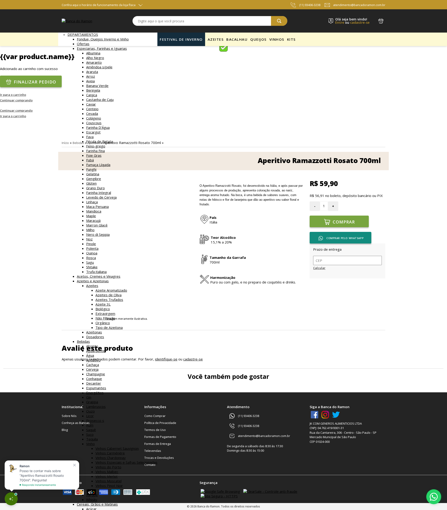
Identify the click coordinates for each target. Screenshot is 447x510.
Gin (88, 397)
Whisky (91, 499)
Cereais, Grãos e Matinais (97, 504)
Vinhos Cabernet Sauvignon (117, 448)
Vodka (91, 490)
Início (65, 143)
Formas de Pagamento (160, 437)
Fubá (90, 160)
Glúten (91, 183)
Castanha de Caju (100, 99)
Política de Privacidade (160, 423)
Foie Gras (94, 155)
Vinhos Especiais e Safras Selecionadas (126, 462)
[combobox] (209, 21)
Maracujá (93, 220)
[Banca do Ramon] (77, 21)
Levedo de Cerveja (101, 197)
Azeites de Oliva (108, 295)
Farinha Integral (98, 192)
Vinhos (276, 39)
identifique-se (166, 359)
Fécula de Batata (99, 141)
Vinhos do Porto (108, 467)
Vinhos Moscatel (108, 481)
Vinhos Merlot (106, 476)
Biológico (102, 309)
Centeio (92, 109)
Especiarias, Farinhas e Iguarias (102, 48)
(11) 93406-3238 (309, 5)
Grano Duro (95, 188)
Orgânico (102, 322)
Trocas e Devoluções (159, 458)
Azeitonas (94, 332)
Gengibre (93, 178)
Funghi (91, 169)
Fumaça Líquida (98, 164)
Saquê (91, 429)
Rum (89, 425)
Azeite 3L (103, 304)
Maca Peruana (97, 206)
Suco (90, 434)
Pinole (91, 243)
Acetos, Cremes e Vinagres (98, 276)
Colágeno (93, 118)
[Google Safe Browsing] (220, 491)
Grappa (92, 402)
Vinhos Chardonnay (110, 457)
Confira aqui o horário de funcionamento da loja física (98, 5)
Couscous (94, 122)
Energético (95, 392)
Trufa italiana (96, 271)
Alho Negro (95, 57)
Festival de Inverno (181, 39)
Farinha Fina (95, 150)
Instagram (325, 414)
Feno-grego (95, 146)
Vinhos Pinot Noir (109, 485)
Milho (90, 229)
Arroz (90, 76)
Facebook (314, 414)
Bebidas (83, 341)
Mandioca (93, 211)
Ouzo (90, 411)
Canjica (91, 95)
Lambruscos (96, 406)
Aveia (90, 81)
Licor (90, 415)
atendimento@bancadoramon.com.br (359, 5)
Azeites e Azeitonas (93, 281)
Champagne (95, 374)
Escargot (93, 132)
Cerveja (92, 369)
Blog (65, 430)
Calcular (319, 268)
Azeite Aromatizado (111, 290)
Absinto (92, 346)
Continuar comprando (16, 100)
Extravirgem (105, 313)
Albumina (93, 53)
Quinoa (91, 253)
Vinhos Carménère (110, 453)
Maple (91, 215)
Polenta (92, 248)
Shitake (92, 267)
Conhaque (94, 378)
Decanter (93, 383)
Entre (339, 22)
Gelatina (92, 174)
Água (90, 355)
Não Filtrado (105, 318)
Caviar (91, 104)
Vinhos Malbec (106, 471)
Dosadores (95, 336)
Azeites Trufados (109, 299)
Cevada (92, 113)
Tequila (92, 439)
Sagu (90, 262)
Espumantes (96, 388)
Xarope (92, 495)
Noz (89, 239)
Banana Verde (97, 85)
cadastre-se (359, 22)
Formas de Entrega (157, 444)
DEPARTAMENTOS (83, 34)
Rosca (91, 257)
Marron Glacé (97, 225)
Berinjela (93, 90)
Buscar (279, 21)
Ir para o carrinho (13, 95)
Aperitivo (93, 360)
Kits (291, 39)
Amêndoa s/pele (99, 67)
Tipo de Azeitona (109, 327)
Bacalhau (236, 39)
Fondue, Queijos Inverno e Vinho (103, 39)
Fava (90, 136)
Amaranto (94, 62)
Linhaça (92, 202)
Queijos (258, 39)
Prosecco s (95, 420)
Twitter (336, 414)
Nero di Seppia (98, 234)
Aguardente (95, 350)
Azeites (92, 285)
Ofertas (83, 43)
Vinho (90, 443)
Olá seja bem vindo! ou (352, 21)
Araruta (92, 71)
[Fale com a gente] (433, 496)
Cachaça (92, 364)
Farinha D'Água (98, 127)
